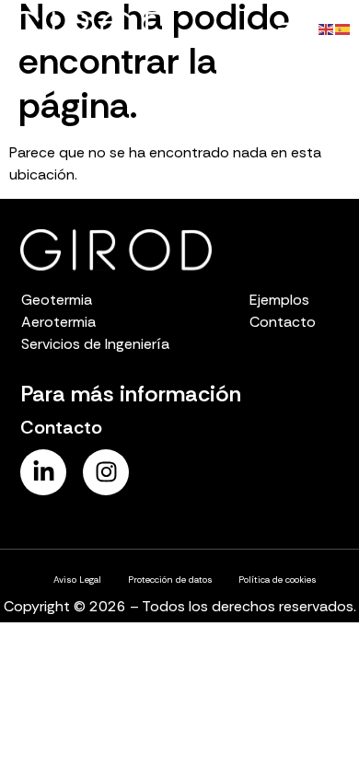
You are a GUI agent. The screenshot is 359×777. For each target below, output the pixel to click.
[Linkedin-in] (43, 472)
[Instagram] (106, 472)
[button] (287, 29)
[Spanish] (343, 28)
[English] (326, 28)
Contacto (61, 427)
